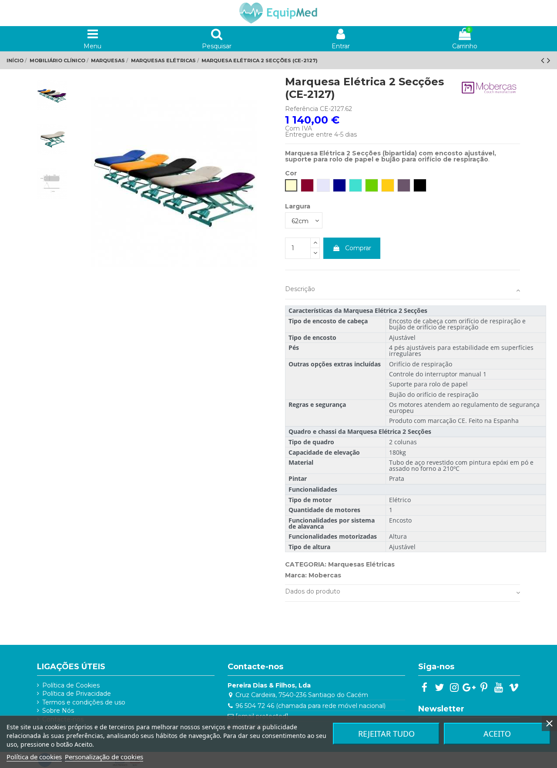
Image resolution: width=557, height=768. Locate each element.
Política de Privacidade (76, 694)
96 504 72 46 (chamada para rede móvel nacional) (310, 706)
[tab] (402, 290)
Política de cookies (34, 756)
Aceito (497, 733)
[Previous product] (544, 60)
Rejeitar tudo (386, 733)
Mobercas (325, 575)
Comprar (358, 248)
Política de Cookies (71, 685)
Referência (301, 109)
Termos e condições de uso (83, 702)
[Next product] (548, 60)
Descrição (300, 289)
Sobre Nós (58, 711)
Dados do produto (312, 591)
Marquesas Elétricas (361, 564)
